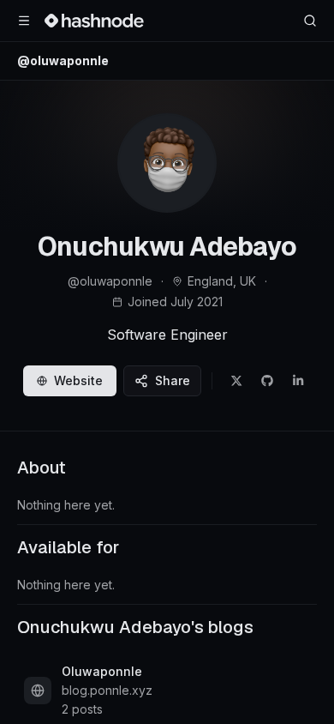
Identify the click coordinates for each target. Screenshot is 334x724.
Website (78, 380)
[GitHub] (267, 381)
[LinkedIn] (298, 381)
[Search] (310, 20)
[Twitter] (236, 381)
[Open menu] (24, 20)
